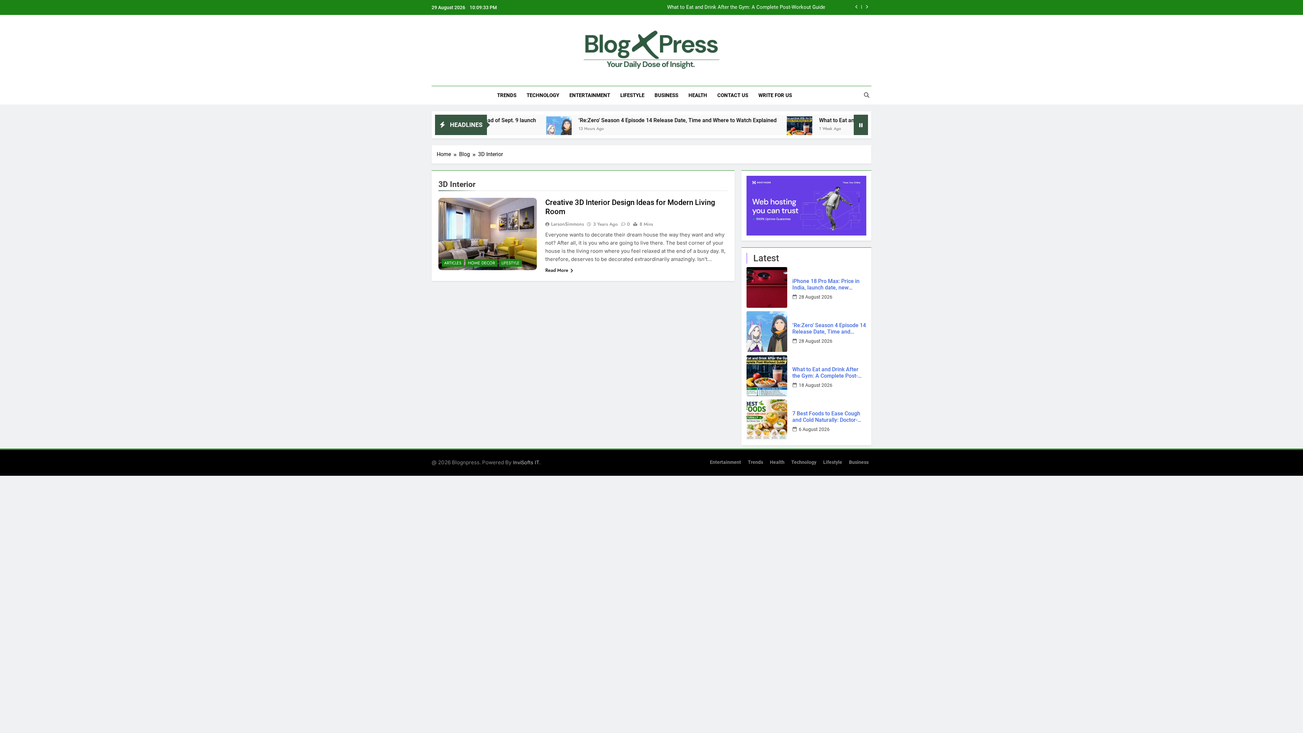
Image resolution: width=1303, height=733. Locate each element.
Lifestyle (632, 95)
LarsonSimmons (567, 224)
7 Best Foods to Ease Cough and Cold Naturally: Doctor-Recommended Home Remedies (826, 416)
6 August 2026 (814, 429)
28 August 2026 (815, 297)
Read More (556, 270)
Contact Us (732, 95)
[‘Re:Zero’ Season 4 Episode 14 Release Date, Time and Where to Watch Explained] (521, 129)
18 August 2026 (815, 385)
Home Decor (481, 263)
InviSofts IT (526, 462)
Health (697, 95)
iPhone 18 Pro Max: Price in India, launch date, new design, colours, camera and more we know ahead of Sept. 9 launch (828, 284)
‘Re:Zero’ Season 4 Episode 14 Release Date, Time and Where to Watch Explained (640, 120)
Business (666, 95)
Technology (543, 95)
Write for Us (775, 95)
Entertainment (589, 95)
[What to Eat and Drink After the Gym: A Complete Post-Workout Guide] (761, 129)
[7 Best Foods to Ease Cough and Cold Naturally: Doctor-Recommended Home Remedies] (767, 419)
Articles (452, 263)
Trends (506, 95)
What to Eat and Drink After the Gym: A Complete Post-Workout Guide (746, 7)
